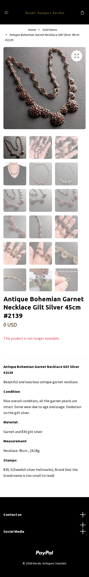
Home (32, 30)
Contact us (12, 514)
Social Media (13, 531)
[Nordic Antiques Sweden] (44, 12)
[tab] (8, 354)
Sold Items (49, 30)
